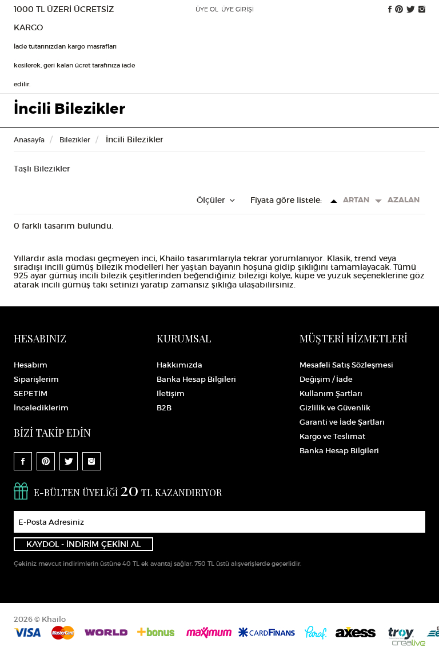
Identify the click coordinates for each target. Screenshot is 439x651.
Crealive (408, 643)
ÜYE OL (206, 9)
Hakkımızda (179, 365)
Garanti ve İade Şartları (342, 422)
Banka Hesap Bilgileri (196, 379)
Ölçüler (212, 200)
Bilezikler (74, 139)
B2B (164, 408)
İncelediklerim (41, 408)
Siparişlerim (36, 379)
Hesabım (30, 365)
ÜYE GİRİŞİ (237, 9)
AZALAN (404, 200)
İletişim (171, 393)
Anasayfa (29, 139)
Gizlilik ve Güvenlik (335, 408)
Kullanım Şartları (331, 393)
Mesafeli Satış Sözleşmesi (346, 365)
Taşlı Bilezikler (42, 168)
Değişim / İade (326, 379)
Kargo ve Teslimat (332, 436)
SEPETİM (30, 393)
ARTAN (356, 200)
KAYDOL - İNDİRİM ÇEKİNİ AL (83, 544)
